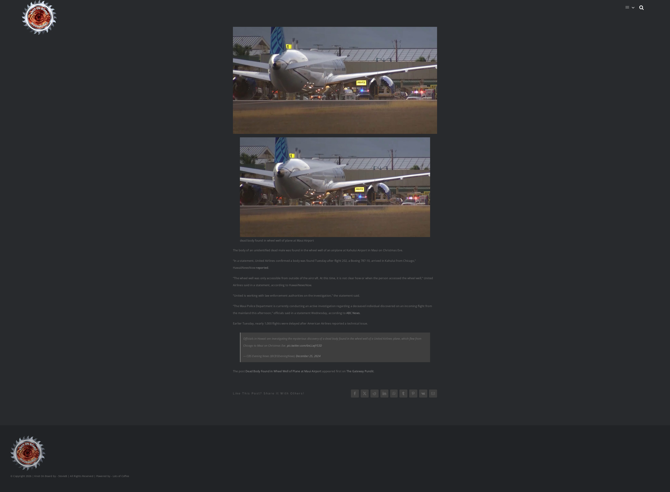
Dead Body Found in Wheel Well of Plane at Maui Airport (283, 371)
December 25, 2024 (308, 356)
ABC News (353, 313)
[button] (641, 7)
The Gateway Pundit (360, 371)
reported (262, 268)
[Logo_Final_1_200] (27, 437)
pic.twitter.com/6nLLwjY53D (304, 346)
